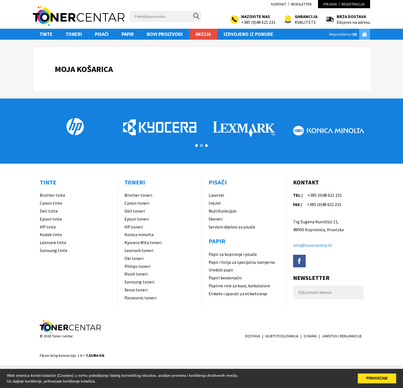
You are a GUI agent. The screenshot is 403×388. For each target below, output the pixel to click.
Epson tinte (51, 219)
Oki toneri (133, 258)
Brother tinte (52, 195)
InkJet (215, 203)
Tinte (46, 34)
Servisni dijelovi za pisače (232, 227)
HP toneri (133, 227)
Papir (127, 34)
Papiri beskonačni (225, 277)
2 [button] (201, 145)
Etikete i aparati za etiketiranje (238, 293)
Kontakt (278, 4)
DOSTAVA (252, 336)
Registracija (353, 4)
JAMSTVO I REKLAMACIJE (342, 336)
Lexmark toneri (138, 250)
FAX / (297, 204)
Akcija (203, 34)
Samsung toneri (139, 282)
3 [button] (206, 145)
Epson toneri (136, 219)
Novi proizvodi (165, 34)
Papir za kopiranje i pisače (233, 254)
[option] (75, 126)
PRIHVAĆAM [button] (376, 378)
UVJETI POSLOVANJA (282, 336)
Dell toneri (134, 211)
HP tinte (48, 227)
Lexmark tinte (53, 242)
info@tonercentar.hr (312, 245)
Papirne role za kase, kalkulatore (239, 285)
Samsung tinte (53, 250)
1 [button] (196, 145)
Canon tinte (51, 203)
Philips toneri (137, 266)
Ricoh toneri (136, 274)
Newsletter (301, 4)
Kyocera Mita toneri (142, 242)
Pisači (102, 34)
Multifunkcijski (222, 211)
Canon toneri (136, 203)
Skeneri (216, 219)
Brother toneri (138, 195)
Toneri (74, 34)
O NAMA (310, 336)
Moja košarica (343, 34)
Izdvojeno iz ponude (248, 34)
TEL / (298, 195)
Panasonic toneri (140, 297)
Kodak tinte (51, 234)
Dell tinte (49, 211)
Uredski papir (221, 270)
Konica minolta (139, 234)
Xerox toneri (135, 290)
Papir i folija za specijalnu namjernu (242, 262)
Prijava (330, 4)
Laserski (216, 195)
